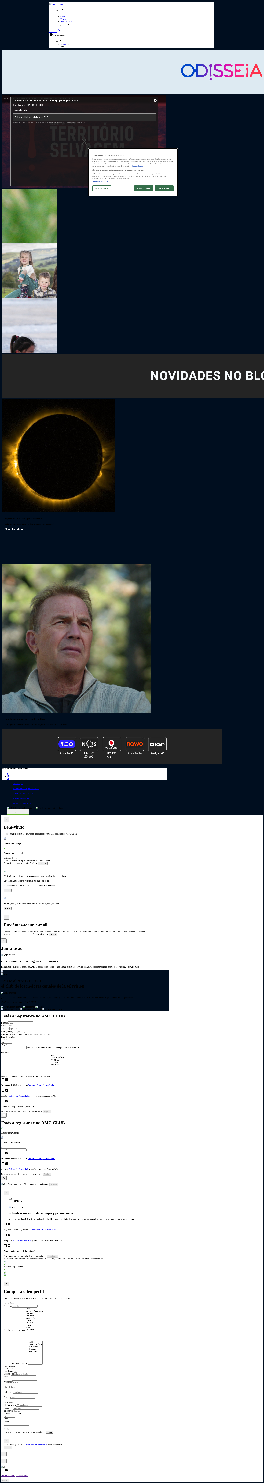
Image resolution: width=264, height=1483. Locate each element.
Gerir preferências (18, 812)
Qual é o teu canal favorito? (16, 1363)
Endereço (8, 1408)
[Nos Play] (37, 1330)
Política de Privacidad (22, 1240)
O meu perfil (66, 44)
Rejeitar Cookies (143, 188)
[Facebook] (8, 774)
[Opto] (37, 1327)
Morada (7, 1377)
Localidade (8, 1371)
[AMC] (57, 1055)
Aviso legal (18, 783)
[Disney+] (37, 1313)
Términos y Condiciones (36, 1445)
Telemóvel (8, 1411)
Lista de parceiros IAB (100, 181)
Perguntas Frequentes (22, 803)
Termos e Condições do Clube (26, 788)
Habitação (8, 1392)
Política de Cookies (137, 166)
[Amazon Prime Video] (37, 1311)
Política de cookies (21, 798)
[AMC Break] (57, 1060)
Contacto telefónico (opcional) (14, 1034)
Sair (62, 46)
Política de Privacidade (23, 793)
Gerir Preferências (101, 188)
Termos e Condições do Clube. (41, 1085)
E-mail (8, 858)
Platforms (5, 1052)
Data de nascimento (9, 1037)
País (5, 1366)
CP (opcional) (7, 1031)
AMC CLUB (66, 21)
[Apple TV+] (37, 1318)
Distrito (7, 1368)
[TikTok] (8, 779)
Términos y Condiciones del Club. (47, 1230)
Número (7, 1382)
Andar (6, 1397)
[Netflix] (37, 1309)
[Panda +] (37, 1323)
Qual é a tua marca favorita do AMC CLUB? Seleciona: (25, 1076)
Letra (6, 1402)
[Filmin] (37, 1320)
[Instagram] (8, 776)
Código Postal (10, 1374)
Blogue (64, 19)
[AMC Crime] (57, 1065)
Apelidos (5, 1028)
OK (84, 181)
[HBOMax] (37, 1316)
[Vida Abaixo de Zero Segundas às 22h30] (29, 325)
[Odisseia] (57, 1062)
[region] (133, 172)
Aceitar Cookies (164, 188)
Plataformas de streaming (14, 1330)
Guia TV (64, 17)
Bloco (6, 1387)
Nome (3, 1025)
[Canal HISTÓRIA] (57, 1058)
